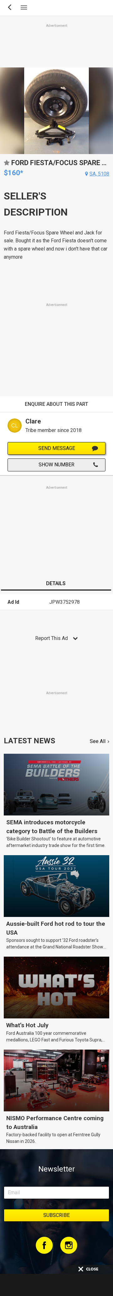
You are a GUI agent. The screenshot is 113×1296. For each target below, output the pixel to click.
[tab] (56, 584)
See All (97, 741)
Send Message (56, 448)
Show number (56, 465)
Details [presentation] (56, 583)
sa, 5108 (99, 174)
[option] (56, 110)
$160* (13, 173)
